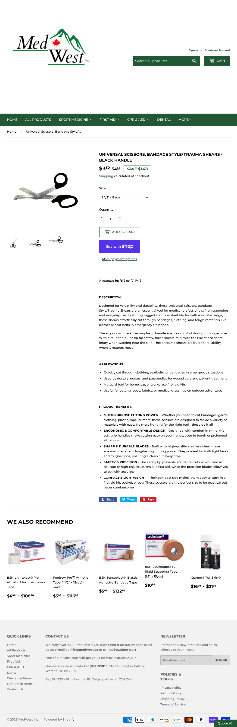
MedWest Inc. (28, 719)
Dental (164, 120)
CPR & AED (137, 120)
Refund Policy (171, 693)
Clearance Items (19, 678)
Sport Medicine (74, 120)
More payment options (119, 259)
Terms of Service (173, 704)
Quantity (106, 209)
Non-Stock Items (20, 684)
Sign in (193, 50)
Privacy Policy (170, 687)
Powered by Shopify (59, 719)
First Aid (108, 120)
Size (102, 188)
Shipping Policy (172, 699)
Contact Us (15, 689)
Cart (220, 61)
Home (12, 120)
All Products (38, 120)
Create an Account (217, 50)
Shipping (106, 176)
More (183, 120)
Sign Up (221, 660)
